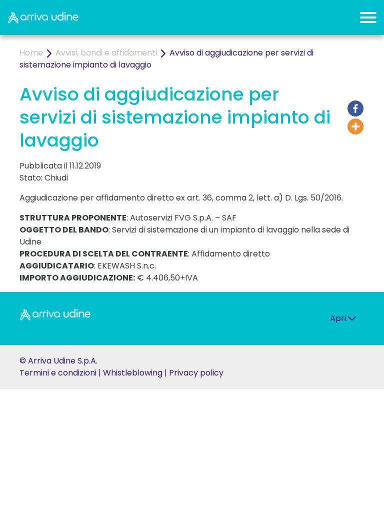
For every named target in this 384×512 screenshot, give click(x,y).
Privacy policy (196, 372)
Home (31, 52)
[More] (356, 126)
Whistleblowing (132, 372)
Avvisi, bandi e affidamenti (106, 52)
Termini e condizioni (58, 372)
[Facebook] (356, 108)
